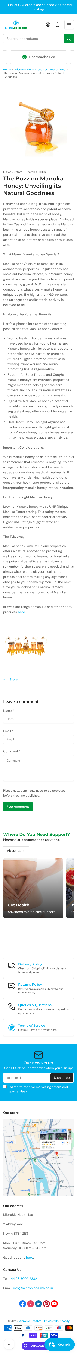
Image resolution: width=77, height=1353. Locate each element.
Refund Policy (26, 992)
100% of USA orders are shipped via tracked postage (39, 7)
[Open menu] (69, 24)
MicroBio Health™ (30, 1321)
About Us (14, 851)
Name (8, 711)
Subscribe (62, 1078)
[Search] (69, 38)
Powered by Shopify (57, 1321)
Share (14, 679)
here (21, 612)
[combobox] (38, 38)
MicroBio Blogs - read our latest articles (40, 69)
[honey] (26, 647)
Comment (12, 751)
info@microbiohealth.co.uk (33, 1288)
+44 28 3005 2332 (23, 1279)
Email (8, 731)
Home (7, 69)
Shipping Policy (41, 968)
